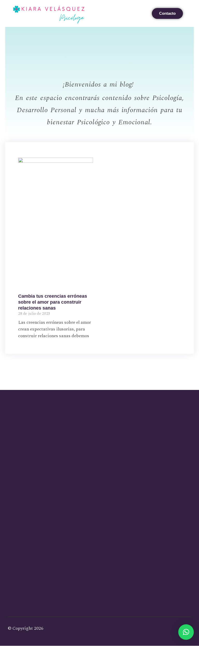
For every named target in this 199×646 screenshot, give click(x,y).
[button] (144, 13)
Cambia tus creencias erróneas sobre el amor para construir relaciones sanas (52, 302)
